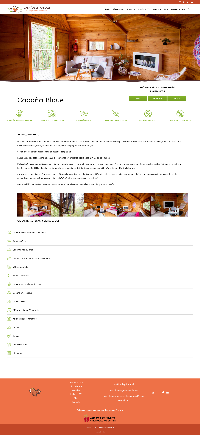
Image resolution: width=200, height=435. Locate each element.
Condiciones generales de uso (124, 390)
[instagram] (153, 392)
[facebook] (158, 392)
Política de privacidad (124, 384)
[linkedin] (167, 392)
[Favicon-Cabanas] (35, 387)
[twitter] (163, 392)
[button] (189, 9)
